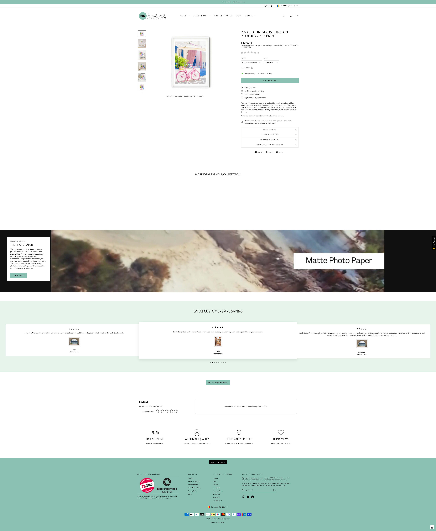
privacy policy (249, 273)
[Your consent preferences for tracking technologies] (432, 527)
